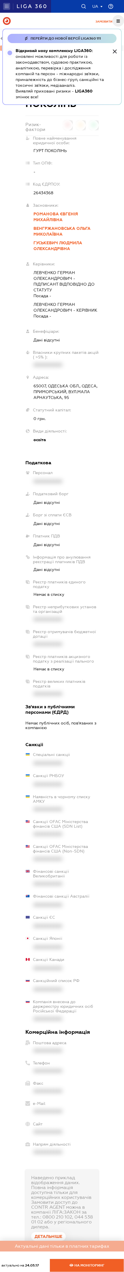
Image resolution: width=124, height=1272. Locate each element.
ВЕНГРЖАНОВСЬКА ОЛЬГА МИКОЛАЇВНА (62, 231)
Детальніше (48, 1236)
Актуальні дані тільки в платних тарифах (62, 1246)
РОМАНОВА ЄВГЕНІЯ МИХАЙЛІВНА (55, 217)
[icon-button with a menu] (118, 21)
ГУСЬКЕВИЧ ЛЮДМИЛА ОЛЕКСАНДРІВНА (57, 246)
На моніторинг (89, 1265)
